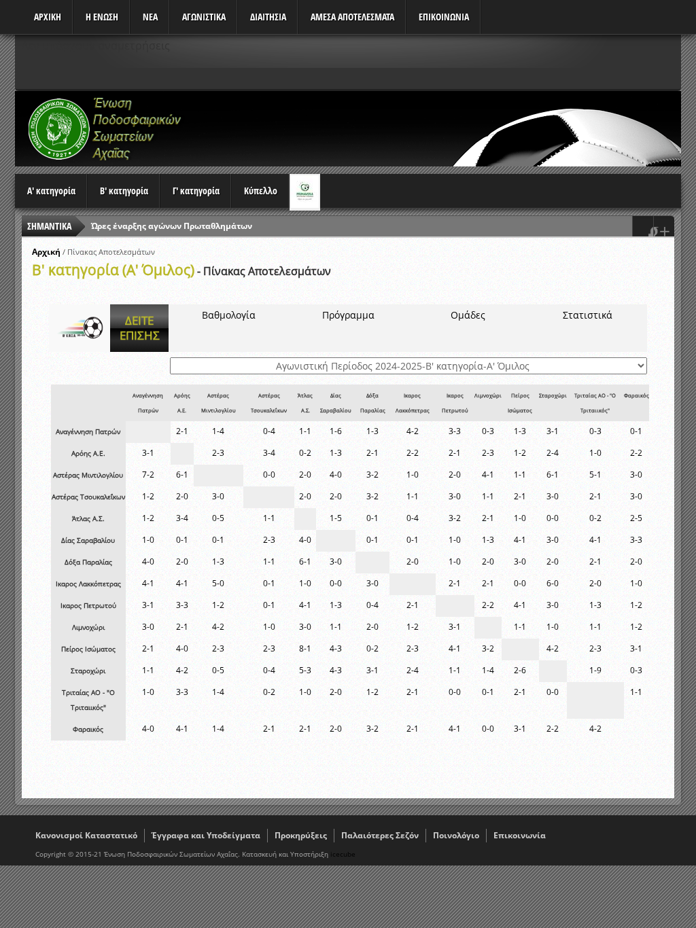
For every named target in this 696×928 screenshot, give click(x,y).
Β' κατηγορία (124, 190)
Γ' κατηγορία (196, 190)
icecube (342, 854)
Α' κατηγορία (51, 190)
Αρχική (46, 251)
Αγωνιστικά (204, 16)
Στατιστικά (587, 314)
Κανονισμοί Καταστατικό (86, 835)
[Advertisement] (433, 128)
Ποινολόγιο (456, 835)
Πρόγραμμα (348, 314)
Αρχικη (47, 16)
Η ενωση (102, 16)
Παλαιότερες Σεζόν (380, 835)
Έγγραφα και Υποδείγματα (206, 835)
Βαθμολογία (229, 314)
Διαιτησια (268, 16)
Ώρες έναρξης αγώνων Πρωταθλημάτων (171, 226)
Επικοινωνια (444, 16)
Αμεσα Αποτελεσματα (352, 16)
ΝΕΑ (150, 16)
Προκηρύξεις (301, 835)
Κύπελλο (260, 190)
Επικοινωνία (519, 835)
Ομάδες (468, 314)
